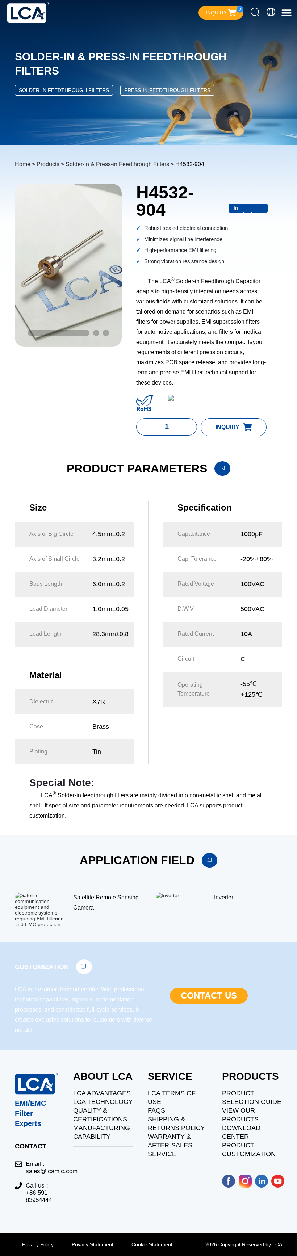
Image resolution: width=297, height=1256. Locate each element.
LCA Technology (103, 1101)
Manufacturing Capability (101, 1132)
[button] (286, 12)
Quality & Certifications (100, 1115)
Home (22, 164)
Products (48, 164)
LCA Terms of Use (172, 1097)
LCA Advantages (102, 1093)
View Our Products (240, 1115)
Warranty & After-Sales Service (170, 1145)
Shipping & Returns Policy (176, 1123)
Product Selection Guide (251, 1097)
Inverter (223, 897)
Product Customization (249, 1150)
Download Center (241, 1132)
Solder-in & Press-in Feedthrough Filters (117, 164)
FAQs (156, 1110)
